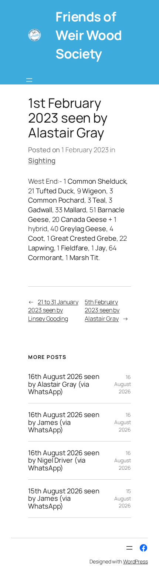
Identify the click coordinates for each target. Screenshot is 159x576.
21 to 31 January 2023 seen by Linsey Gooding (53, 310)
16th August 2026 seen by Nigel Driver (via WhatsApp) (63, 460)
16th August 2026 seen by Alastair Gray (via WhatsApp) (63, 384)
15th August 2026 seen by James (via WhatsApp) (63, 498)
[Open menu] (29, 80)
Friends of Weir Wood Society (88, 35)
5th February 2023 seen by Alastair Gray (102, 310)
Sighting (41, 160)
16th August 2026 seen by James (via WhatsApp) (63, 422)
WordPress (135, 561)
